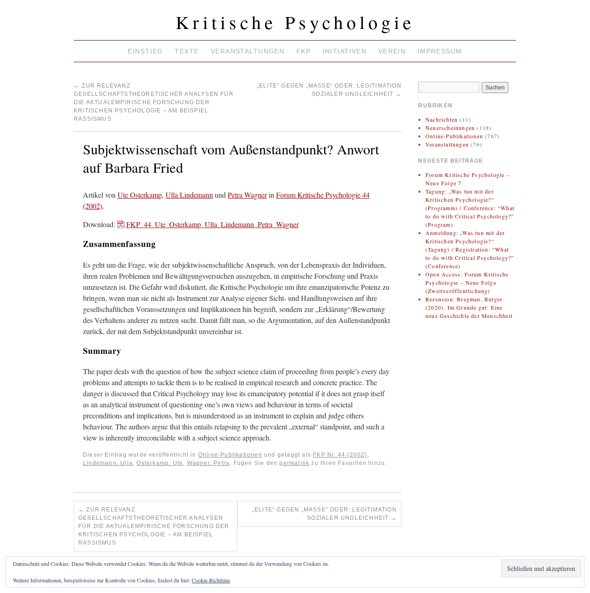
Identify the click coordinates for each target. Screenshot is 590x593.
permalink (294, 463)
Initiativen (345, 51)
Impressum (440, 51)
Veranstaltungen (247, 51)
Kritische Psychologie (295, 22)
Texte (187, 51)
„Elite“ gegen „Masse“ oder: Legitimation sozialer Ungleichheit (324, 513)
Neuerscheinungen (450, 127)
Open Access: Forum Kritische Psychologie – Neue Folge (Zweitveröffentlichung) (467, 282)
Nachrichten (441, 119)
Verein (392, 51)
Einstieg (145, 51)
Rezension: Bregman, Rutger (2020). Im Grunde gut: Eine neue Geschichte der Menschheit (469, 307)
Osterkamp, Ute (159, 463)
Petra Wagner (247, 195)
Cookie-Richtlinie (211, 580)
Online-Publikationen (230, 455)
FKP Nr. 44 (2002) (340, 455)
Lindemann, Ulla (108, 463)
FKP (303, 51)
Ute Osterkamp (140, 195)
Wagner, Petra (208, 463)
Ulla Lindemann (189, 195)
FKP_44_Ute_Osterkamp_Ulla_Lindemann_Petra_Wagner (212, 224)
